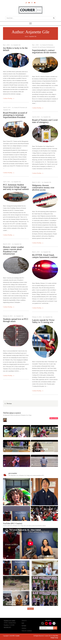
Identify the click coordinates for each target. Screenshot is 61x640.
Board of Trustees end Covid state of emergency (45, 121)
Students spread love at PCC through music (15, 320)
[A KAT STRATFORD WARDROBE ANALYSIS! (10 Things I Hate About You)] (45, 598)
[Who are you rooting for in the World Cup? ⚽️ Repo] (44, 519)
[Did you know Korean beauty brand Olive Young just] (16, 491)
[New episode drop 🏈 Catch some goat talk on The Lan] (16, 519)
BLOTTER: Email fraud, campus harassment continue (45, 256)
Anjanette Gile (16, 45)
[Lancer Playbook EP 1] (16, 598)
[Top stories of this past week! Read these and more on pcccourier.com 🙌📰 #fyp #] (44, 461)
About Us (24, 620)
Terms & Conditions (27, 630)
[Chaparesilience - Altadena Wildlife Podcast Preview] (16, 583)
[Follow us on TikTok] (26, 2)
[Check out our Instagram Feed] (31, 2)
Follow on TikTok (53, 418)
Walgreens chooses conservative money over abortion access (43, 187)
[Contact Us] (34, 2)
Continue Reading (7, 98)
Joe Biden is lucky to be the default (15, 49)
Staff (23, 623)
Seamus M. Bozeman (47, 45)
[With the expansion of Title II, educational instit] (44, 491)
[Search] (55, 628)
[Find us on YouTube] (29, 2)
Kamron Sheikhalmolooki (48, 47)
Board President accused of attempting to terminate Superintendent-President (15, 115)
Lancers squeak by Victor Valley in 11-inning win (43, 321)
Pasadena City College (9, 620)
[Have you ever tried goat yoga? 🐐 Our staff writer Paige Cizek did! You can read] (16, 431)
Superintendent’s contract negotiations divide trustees (44, 51)
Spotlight (24, 625)
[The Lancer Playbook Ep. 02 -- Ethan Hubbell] (16, 567)
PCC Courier (16, 635)
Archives (24, 628)
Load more (31, 608)
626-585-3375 (7, 627)
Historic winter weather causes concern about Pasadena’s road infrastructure (13, 250)
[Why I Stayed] (45, 567)
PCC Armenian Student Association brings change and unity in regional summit (16, 186)
